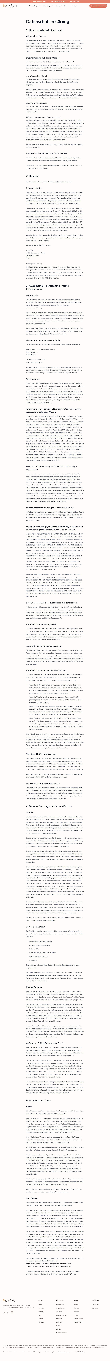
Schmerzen (59, 1318)
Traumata (59, 1311)
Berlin (40, 1304)
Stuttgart (40, 1322)
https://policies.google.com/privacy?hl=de (61, 1274)
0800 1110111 (80, 1352)
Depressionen (60, 1304)
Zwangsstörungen (61, 1315)
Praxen (58, 6)
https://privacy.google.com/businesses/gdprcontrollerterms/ (47, 1264)
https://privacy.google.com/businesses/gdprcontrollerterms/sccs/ (48, 1266)
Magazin (76, 1311)
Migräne (58, 1329)
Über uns (76, 1308)
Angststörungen (60, 1308)
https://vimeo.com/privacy (58, 1184)
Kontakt (74, 6)
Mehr (65, 6)
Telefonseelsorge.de (64, 1352)
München (40, 1318)
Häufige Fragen (78, 1318)
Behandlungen (34, 6)
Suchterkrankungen (61, 1333)
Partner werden (78, 1322)
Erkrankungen (47, 6)
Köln (39, 1315)
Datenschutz (95, 1304)
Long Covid (59, 1322)
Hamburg (40, 1311)
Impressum (95, 1308)
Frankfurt (40, 1308)
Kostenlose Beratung (97, 6)
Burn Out (58, 1326)
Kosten (76, 1315)
